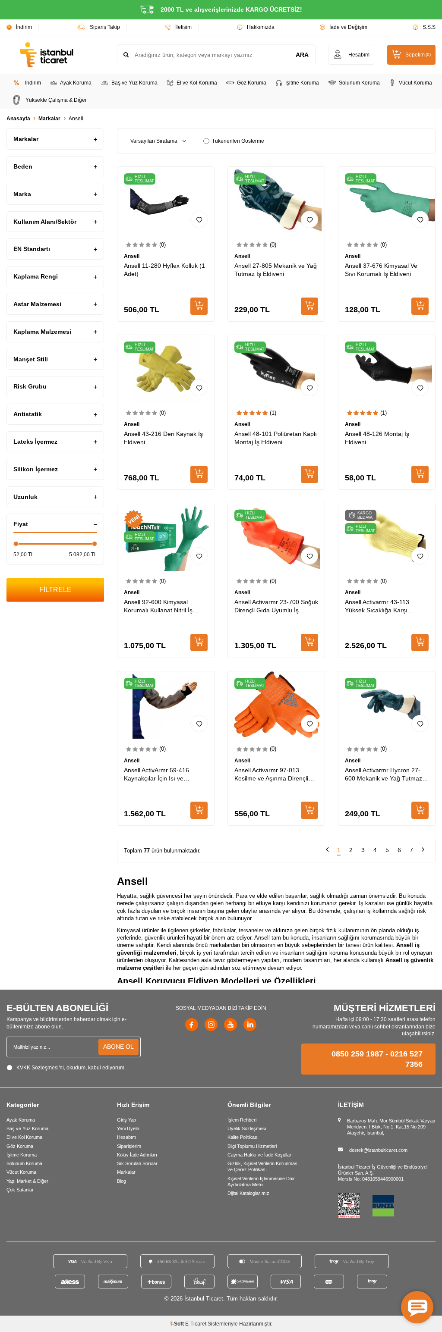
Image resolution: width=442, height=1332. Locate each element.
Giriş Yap (126, 1119)
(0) (162, 244)
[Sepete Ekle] (199, 306)
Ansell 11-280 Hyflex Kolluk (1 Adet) (164, 269)
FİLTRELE (55, 589)
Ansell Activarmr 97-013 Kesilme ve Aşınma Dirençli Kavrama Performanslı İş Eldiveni (271, 775)
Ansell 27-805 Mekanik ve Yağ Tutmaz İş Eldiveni (275, 269)
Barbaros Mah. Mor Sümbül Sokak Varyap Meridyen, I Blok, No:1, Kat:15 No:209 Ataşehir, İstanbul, (391, 1127)
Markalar (49, 119)
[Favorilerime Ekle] (199, 219)
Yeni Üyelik (128, 1128)
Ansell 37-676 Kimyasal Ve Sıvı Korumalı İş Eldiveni (381, 269)
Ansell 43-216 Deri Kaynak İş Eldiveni (163, 437)
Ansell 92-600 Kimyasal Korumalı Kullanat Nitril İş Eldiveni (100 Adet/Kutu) (158, 606)
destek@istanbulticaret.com (378, 1150)
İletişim (183, 27)
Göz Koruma (251, 83)
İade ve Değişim (348, 27)
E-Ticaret (195, 1324)
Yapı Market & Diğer (27, 1181)
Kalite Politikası (243, 1137)
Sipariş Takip (105, 27)
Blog (121, 1181)
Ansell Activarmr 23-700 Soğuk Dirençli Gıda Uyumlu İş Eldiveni (276, 606)
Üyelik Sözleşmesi (246, 1128)
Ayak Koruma (76, 83)
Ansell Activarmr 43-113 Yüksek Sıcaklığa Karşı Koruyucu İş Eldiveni (377, 606)
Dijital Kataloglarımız (248, 1193)
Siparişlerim (129, 1146)
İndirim (24, 27)
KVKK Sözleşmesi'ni (40, 1068)
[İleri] (423, 851)
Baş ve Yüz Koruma (134, 83)
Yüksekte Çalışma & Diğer (56, 100)
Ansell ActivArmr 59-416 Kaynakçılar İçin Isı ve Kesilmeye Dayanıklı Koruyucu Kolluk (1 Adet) (165, 775)
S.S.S (429, 27)
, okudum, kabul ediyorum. (71, 1068)
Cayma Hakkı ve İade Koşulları (260, 1154)
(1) (273, 413)
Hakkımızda (261, 27)
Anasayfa (18, 119)
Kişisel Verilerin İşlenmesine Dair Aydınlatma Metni (261, 1181)
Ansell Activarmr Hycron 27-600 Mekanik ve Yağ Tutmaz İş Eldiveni (387, 775)
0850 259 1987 (357, 1054)
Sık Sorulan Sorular (137, 1163)
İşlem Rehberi (241, 1119)
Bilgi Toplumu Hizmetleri (252, 1146)
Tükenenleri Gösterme (238, 141)
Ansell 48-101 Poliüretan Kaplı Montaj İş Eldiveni (275, 437)
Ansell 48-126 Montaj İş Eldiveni (377, 437)
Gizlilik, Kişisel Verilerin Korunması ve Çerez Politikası (263, 1166)
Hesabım (126, 1137)
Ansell (131, 256)
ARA (302, 54)
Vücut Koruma (415, 83)
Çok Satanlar (20, 1189)
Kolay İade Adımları (137, 1154)
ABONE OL (118, 1046)
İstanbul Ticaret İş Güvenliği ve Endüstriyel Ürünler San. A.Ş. (382, 1169)
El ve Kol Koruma (197, 83)
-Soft (177, 1324)
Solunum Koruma (359, 83)
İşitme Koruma (302, 83)
